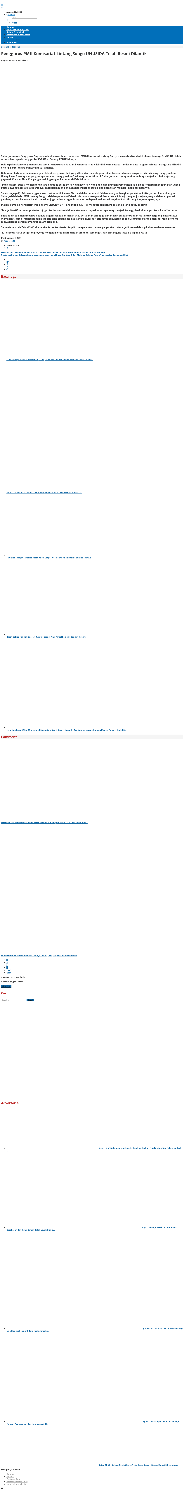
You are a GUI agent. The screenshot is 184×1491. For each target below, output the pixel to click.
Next (8, 972)
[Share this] (6, 259)
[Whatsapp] (7, 269)
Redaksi (10, 1476)
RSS (15, 22)
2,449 (8, 970)
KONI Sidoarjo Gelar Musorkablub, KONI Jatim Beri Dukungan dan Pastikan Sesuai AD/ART (49, 359)
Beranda (10, 1474)
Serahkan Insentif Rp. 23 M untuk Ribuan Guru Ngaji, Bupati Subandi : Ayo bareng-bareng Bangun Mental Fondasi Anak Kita (66, 730)
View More (6, 986)
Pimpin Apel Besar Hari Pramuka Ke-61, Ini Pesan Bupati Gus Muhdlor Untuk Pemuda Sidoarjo (53, 252)
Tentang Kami (13, 1479)
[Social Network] (7, 20)
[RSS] (7, 248)
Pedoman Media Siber (16, 1481)
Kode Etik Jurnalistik (16, 1484)
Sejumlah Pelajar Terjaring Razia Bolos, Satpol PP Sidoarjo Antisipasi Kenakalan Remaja (48, 557)
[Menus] (2, 5)
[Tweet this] (7, 262)
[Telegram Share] (7, 267)
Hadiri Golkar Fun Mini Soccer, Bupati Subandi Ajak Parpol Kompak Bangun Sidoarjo (46, 637)
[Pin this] (7, 264)
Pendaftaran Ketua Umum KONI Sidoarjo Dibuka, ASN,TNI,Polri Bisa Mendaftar (44, 492)
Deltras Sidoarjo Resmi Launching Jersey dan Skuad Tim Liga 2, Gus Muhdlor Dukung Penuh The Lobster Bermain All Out (64, 255)
